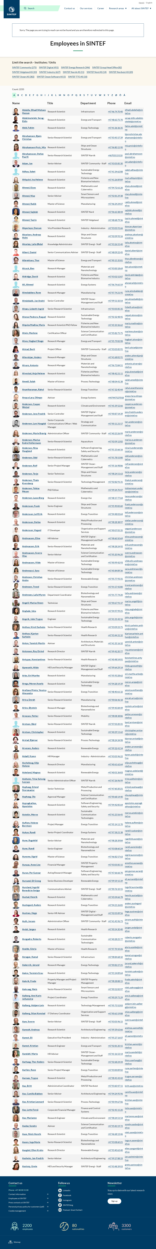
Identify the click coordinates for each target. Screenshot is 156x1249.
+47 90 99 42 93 (115, 562)
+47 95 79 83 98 (115, 341)
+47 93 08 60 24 (115, 848)
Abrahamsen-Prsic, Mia (34, 147)
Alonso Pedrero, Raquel (34, 316)
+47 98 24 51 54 (115, 1118)
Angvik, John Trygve (32, 619)
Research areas (116, 8)
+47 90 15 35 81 (115, 260)
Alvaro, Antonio (30, 365)
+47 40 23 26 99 (115, 433)
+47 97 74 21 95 (115, 292)
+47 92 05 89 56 (115, 913)
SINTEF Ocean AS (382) (23, 76)
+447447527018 (116, 397)
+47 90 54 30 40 (115, 929)
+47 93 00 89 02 (115, 1070)
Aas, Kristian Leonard (33, 1101)
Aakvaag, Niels (29, 989)
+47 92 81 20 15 (115, 1045)
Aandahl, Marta (30, 1053)
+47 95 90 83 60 (115, 506)
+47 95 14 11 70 (115, 824)
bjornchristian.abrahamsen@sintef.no (133, 137)
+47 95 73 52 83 (115, 1005)
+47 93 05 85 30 (115, 163)
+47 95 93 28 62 (115, 675)
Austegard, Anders (31, 905)
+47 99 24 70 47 (115, 490)
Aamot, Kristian (30, 1045)
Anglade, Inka (29, 611)
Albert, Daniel (29, 252)
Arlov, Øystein (29, 707)
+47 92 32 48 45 (115, 316)
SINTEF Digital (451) (49, 67)
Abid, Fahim (28, 127)
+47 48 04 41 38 (115, 381)
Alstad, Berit (28, 349)
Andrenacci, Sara (30, 570)
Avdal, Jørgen (29, 929)
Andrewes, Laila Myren (33, 594)
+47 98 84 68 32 (115, 957)
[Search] (25, 8)
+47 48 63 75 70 (115, 119)
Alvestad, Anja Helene (33, 373)
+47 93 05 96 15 (115, 1021)
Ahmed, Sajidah (30, 212)
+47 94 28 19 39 (115, 683)
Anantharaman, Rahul (33, 389)
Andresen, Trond (30, 586)
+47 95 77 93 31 (115, 578)
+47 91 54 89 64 (115, 973)
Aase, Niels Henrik (31, 1134)
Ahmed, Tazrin (29, 220)
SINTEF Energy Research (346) (75, 67)
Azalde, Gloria (29, 948)
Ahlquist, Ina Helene (32, 179)
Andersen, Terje (30, 473)
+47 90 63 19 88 (115, 1013)
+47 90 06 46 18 (115, 699)
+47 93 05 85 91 (115, 349)
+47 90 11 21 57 (115, 423)
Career (100, 8)
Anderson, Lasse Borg (33, 497)
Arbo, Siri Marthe (31, 675)
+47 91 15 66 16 (115, 449)
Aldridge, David (30, 276)
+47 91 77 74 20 (115, 595)
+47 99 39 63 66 (115, 1029)
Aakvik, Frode (29, 981)
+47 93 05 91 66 (115, 228)
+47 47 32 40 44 (115, 389)
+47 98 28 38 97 (115, 522)
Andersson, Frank (31, 506)
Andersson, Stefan (31, 522)
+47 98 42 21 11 (115, 373)
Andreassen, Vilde (31, 562)
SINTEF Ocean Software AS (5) (51, 76)
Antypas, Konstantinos (33, 659)
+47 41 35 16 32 (115, 643)
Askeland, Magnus (31, 772)
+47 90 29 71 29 (115, 997)
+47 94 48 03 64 (115, 514)
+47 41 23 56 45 (115, 814)
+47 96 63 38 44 (115, 212)
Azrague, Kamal (30, 956)
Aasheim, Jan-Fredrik (33, 1158)
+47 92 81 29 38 (115, 195)
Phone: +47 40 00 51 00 (18, 1190)
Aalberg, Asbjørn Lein (33, 1005)
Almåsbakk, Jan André (33, 300)
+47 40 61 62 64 (115, 764)
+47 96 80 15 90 (115, 147)
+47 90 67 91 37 (115, 603)
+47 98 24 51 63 (115, 473)
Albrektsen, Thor (30, 260)
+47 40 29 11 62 (115, 732)
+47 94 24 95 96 (115, 1093)
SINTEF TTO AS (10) (77, 76)
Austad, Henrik (30, 897)
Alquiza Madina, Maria (33, 325)
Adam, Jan (27, 163)
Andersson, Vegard (31, 530)
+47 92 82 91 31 (115, 481)
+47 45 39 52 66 (115, 405)
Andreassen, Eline (31, 538)
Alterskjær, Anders (31, 357)
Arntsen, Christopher (33, 732)
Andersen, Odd (29, 457)
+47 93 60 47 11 (115, 1085)
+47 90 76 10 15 (115, 889)
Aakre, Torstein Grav (32, 973)
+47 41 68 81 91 (115, 357)
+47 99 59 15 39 (115, 880)
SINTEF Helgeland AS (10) (24, 72)
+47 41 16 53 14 (115, 1054)
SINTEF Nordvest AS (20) (121, 72)
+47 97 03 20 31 (115, 724)
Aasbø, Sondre (29, 1126)
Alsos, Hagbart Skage (33, 341)
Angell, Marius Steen (32, 602)
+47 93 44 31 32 (115, 635)
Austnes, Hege (29, 913)
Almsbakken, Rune (31, 292)
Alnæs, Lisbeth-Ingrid (33, 308)
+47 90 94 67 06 (115, 1101)
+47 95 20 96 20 (115, 554)
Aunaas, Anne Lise (31, 864)
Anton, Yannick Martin (33, 643)
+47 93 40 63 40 (115, 1150)
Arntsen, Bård (29, 724)
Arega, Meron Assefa (32, 683)
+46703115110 (115, 155)
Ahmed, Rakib (29, 203)
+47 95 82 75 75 (115, 333)
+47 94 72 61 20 (115, 187)
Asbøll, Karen (29, 756)
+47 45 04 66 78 (115, 897)
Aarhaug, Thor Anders (33, 1061)
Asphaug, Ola (28, 796)
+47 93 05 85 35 (115, 308)
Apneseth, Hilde (30, 667)
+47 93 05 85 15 (115, 864)
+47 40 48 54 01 (115, 659)
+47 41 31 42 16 (115, 619)
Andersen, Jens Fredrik (33, 413)
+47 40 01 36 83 (115, 772)
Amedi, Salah (28, 381)
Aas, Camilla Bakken (32, 1093)
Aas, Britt (27, 1085)
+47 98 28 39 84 (115, 840)
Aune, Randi (28, 848)
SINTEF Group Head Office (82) (107, 67)
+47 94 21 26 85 (115, 905)
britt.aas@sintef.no (134, 1085)
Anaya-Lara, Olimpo (32, 397)
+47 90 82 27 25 (115, 965)
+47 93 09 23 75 (115, 627)
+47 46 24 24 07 (115, 203)
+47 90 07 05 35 (115, 530)
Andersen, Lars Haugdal (34, 423)
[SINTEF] (12, 9)
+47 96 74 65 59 (115, 284)
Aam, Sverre (28, 1021)
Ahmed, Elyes (29, 187)
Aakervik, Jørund (30, 965)
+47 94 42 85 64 (115, 804)
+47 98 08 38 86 (115, 716)
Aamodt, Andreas (31, 1029)
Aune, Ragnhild (30, 840)
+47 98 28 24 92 (115, 546)
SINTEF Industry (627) (49, 72)
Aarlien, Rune (29, 1069)
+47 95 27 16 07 (115, 1037)
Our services (86, 8)
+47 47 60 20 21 (115, 788)
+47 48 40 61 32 (115, 691)
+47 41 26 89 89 (115, 179)
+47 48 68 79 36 (115, 220)
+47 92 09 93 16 (115, 236)
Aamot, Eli (27, 1037)
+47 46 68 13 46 (115, 1134)
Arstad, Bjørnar (30, 740)
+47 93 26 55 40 (115, 244)
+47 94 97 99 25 (115, 611)
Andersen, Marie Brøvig (34, 433)
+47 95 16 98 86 (115, 465)
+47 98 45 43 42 (115, 1078)
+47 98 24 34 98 (115, 740)
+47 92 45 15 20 (115, 1110)
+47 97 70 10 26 (115, 949)
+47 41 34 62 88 (115, 171)
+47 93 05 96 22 (115, 756)
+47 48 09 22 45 (115, 252)
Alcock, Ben (28, 268)
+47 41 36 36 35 (115, 127)
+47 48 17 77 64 (115, 498)
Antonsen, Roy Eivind (33, 651)
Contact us (69, 8)
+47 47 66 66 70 (115, 872)
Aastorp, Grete (29, 1166)
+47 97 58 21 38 (115, 832)
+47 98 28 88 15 (115, 981)
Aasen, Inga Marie (31, 1142)
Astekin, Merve (30, 814)
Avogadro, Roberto (31, 939)
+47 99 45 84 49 (115, 708)
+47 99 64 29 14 (115, 667)
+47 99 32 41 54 (115, 748)
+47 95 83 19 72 (115, 1126)
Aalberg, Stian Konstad (33, 1013)
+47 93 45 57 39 (115, 137)
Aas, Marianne (29, 1117)
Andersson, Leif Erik (32, 514)
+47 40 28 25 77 (115, 939)
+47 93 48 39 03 (115, 1166)
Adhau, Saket (28, 171)
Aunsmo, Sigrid (29, 856)
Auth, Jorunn (28, 921)
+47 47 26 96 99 (115, 780)
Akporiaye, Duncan (32, 228)
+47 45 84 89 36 (115, 570)
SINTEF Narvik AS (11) (73, 72)
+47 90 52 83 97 (115, 989)
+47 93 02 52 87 (115, 276)
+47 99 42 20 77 (115, 651)
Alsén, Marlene (30, 333)
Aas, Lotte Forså (30, 1109)
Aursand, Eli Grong (31, 880)
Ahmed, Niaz (28, 195)
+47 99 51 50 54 (115, 300)
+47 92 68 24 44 (115, 1062)
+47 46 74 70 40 (115, 111)
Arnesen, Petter (30, 716)
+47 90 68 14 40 (115, 796)
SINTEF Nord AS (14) (97, 72)
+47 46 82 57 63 (115, 856)
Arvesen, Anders (30, 748)
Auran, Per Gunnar (31, 872)
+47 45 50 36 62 (115, 325)
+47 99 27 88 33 (115, 1158)
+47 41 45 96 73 (115, 921)
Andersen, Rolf (29, 465)
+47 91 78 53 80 (115, 457)
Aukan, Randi (29, 832)
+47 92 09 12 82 (115, 441)
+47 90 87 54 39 (115, 413)
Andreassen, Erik (30, 546)
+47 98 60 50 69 (115, 538)
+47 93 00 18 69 (115, 268)
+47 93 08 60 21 (115, 1142)
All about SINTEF (140, 8)
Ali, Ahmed (27, 284)
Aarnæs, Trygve (30, 1078)
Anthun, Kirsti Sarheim (33, 627)
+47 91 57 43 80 (115, 586)
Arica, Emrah (28, 699)
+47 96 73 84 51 (115, 365)
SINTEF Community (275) (24, 67)
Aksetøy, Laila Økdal (32, 244)
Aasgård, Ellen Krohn (32, 1150)
